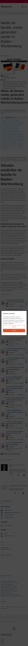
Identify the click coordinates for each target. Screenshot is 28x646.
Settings (14, 326)
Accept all (14, 330)
